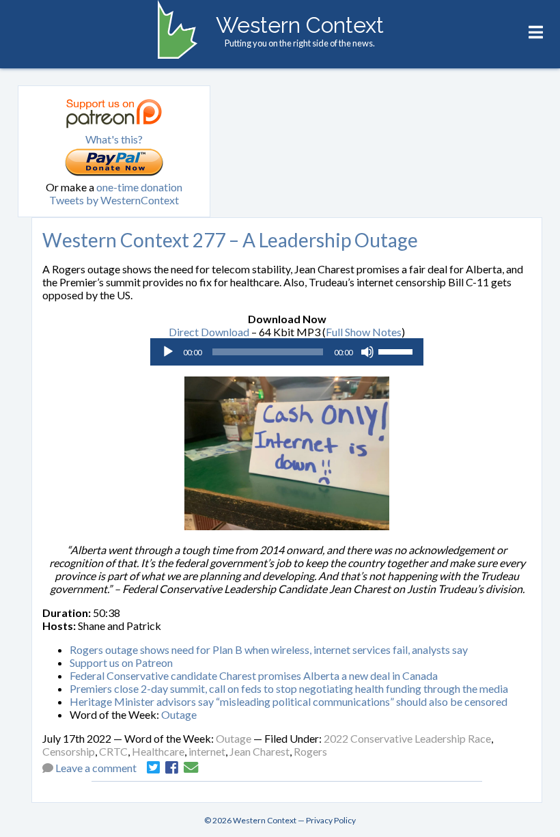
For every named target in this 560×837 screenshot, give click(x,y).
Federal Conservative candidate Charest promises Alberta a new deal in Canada (254, 675)
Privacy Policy (331, 820)
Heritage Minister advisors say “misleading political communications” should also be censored (288, 701)
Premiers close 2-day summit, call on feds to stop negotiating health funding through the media (289, 688)
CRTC (113, 751)
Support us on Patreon (121, 662)
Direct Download (209, 331)
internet (206, 751)
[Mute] (367, 352)
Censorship (68, 751)
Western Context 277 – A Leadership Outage (230, 239)
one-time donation (139, 186)
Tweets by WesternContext (114, 199)
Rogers (310, 751)
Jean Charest (259, 751)
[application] (286, 352)
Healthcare (158, 751)
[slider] (397, 350)
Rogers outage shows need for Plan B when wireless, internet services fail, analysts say (269, 649)
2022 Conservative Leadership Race (407, 738)
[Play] (168, 352)
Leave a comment (96, 767)
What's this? (114, 139)
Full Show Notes (364, 331)
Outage (179, 714)
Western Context (300, 25)
